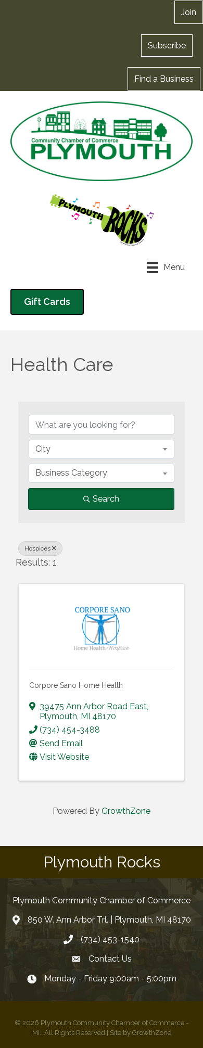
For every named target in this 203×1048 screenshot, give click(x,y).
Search (106, 499)
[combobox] (101, 449)
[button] (167, 45)
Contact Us (110, 959)
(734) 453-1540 (110, 939)
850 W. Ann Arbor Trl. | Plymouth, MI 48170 (109, 920)
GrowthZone (126, 811)
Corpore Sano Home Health (76, 685)
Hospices (37, 548)
